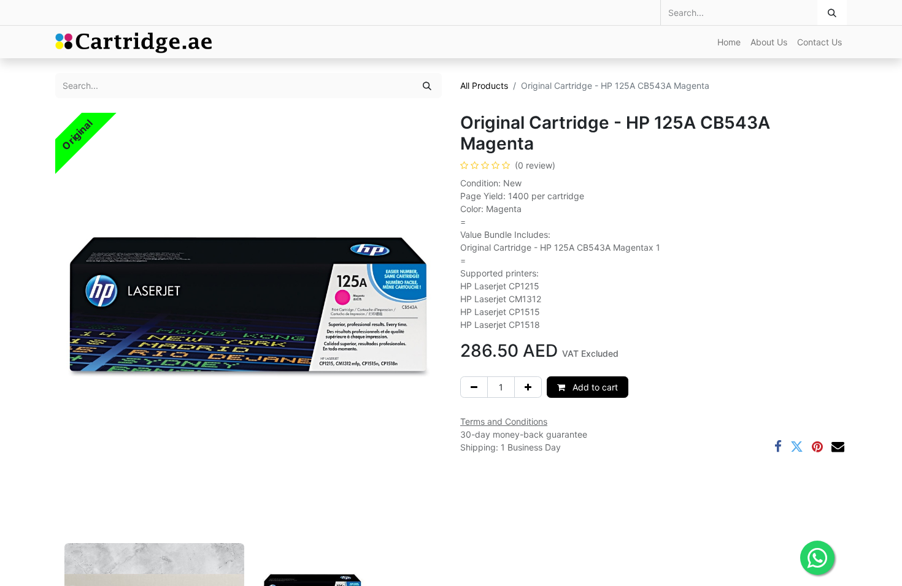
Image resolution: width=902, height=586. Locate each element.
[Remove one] (474, 387)
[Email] (837, 446)
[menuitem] (729, 42)
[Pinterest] (817, 446)
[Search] (832, 12)
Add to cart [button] (594, 387)
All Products (484, 85)
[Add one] (528, 387)
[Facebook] (778, 446)
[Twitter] (796, 446)
